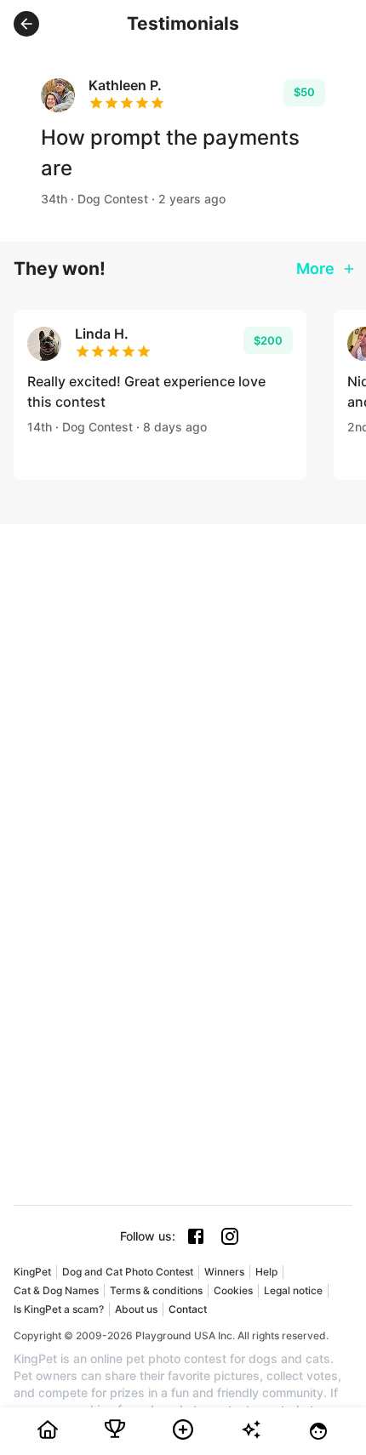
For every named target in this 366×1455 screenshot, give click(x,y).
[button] (26, 23)
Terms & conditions (156, 1290)
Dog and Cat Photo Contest (127, 1271)
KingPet (32, 1271)
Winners (224, 1271)
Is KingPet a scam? (59, 1309)
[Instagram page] (230, 1236)
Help (266, 1271)
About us (136, 1309)
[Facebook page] (196, 1236)
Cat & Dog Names (56, 1290)
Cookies (233, 1290)
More (315, 268)
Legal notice (293, 1290)
